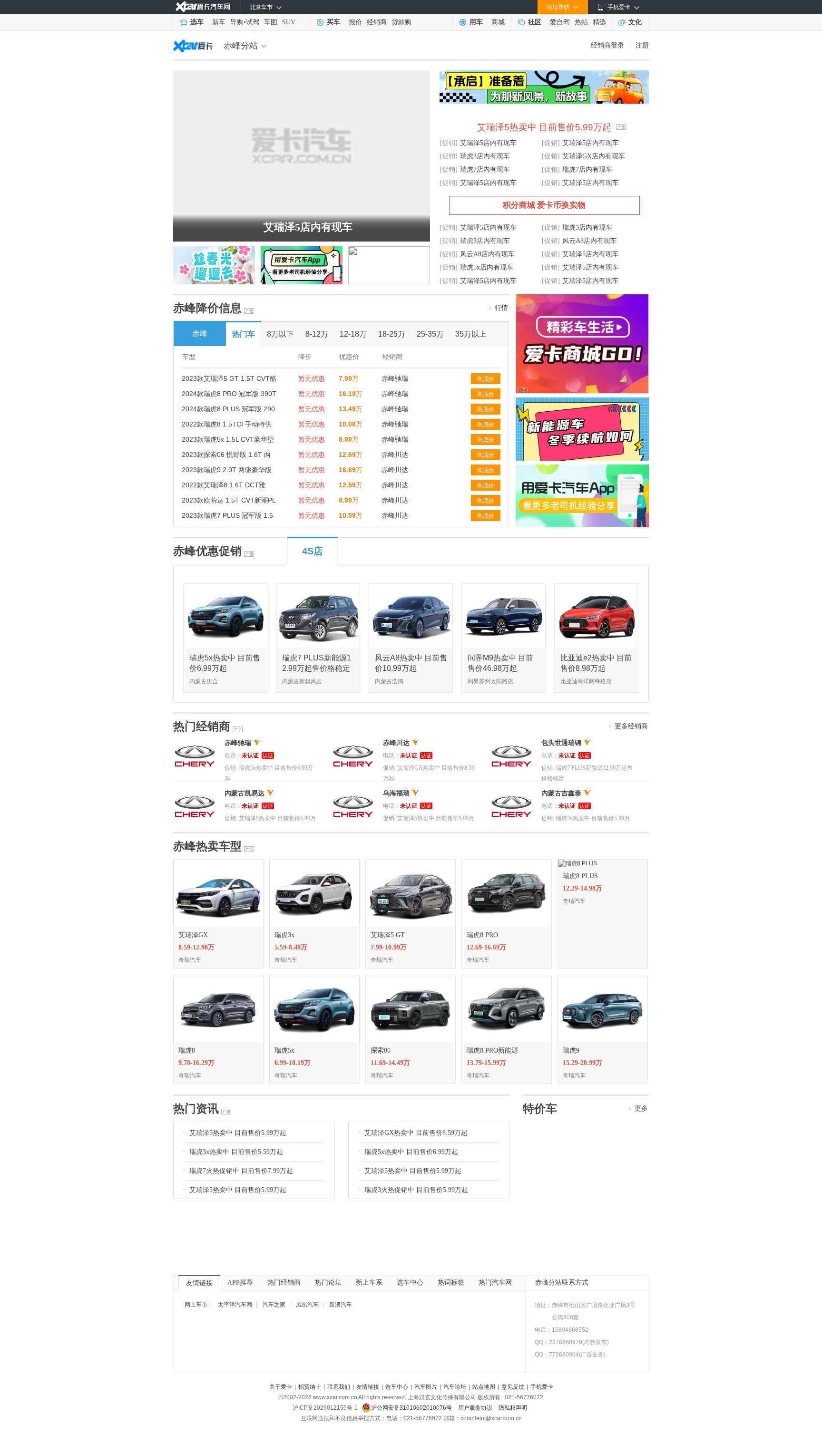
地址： (543, 1305)
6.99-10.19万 (292, 1062)
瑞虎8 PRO (482, 935)
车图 (270, 22)
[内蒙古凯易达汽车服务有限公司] (194, 793)
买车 (333, 22)
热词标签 (451, 1282)
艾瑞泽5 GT (388, 935)
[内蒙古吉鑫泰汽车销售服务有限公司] (511, 793)
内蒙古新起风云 (302, 681)
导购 (237, 22)
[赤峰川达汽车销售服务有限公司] (353, 742)
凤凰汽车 (307, 1304)
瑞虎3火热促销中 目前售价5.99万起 (416, 1189)
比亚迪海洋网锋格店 (586, 681)
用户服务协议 (476, 1407)
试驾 (252, 22)
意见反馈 (512, 1387)
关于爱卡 (280, 1387)
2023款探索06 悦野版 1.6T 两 (226, 454)
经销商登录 (607, 45)
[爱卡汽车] (203, 7)
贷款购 (401, 22)
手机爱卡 (541, 1387)
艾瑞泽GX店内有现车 (593, 156)
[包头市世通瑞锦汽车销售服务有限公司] (511, 742)
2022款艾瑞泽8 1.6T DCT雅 (223, 485)
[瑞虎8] (218, 978)
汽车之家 (274, 1304)
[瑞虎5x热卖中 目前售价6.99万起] (226, 587)
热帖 (581, 22)
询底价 (485, 379)
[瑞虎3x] (314, 863)
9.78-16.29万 (196, 1062)
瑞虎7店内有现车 (485, 169)
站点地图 (483, 1387)
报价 (355, 22)
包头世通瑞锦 (561, 742)
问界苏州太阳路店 (490, 681)
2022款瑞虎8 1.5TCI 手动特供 (227, 424)
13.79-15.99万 (486, 1062)
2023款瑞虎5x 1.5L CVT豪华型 (228, 439)
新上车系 (369, 1282)
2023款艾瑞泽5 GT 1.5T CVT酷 (229, 378)
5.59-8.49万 (290, 947)
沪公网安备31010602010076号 (412, 1407)
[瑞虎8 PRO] (506, 863)
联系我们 (338, 1387)
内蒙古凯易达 (244, 793)
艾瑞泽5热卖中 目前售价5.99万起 (544, 127)
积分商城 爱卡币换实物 (544, 205)
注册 (642, 45)
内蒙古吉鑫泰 (561, 793)
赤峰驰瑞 (395, 378)
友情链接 (199, 1283)
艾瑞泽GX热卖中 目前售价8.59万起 (416, 1132)
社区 (534, 22)
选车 (197, 22)
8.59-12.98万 (196, 947)
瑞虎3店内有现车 (485, 156)
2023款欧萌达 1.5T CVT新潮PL (229, 500)
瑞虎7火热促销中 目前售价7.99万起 (241, 1170)
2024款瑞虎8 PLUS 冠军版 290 (228, 409)
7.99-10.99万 (389, 947)
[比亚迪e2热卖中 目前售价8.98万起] (597, 587)
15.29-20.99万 (582, 1062)
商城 (498, 22)
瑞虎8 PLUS (580, 876)
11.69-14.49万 (390, 1062)
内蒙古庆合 (203, 681)
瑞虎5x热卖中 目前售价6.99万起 (411, 1151)
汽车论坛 (454, 1387)
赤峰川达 (395, 454)
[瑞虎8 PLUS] (577, 863)
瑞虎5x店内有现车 (486, 267)
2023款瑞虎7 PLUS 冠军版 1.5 (227, 515)
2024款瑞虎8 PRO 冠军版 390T (229, 393)
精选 (599, 22)
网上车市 (196, 1304)
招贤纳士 (309, 1387)
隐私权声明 (513, 1407)
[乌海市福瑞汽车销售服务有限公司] (353, 793)
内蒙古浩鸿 (389, 681)
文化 (635, 22)
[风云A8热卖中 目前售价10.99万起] (411, 587)
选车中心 (410, 1282)
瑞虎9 (571, 1050)
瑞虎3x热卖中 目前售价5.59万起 (236, 1151)
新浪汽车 (340, 1304)
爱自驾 (560, 22)
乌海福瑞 (396, 793)
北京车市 (261, 7)
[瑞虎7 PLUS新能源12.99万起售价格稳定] (318, 587)
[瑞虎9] (602, 978)
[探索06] (410, 978)
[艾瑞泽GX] (218, 863)
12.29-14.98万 (582, 888)
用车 (476, 22)
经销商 (377, 22)
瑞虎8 (186, 1050)
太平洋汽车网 (235, 1304)
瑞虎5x (284, 1050)
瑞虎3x (284, 935)
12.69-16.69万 (486, 947)
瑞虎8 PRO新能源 (492, 1050)
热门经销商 (284, 1282)
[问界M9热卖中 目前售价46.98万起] (504, 587)
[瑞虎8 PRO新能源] (506, 978)
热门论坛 (328, 1282)
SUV (288, 22)
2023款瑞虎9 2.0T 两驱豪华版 (227, 470)
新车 (218, 22)
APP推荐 (240, 1282)
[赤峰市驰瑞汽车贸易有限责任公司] (194, 742)
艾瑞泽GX (193, 935)
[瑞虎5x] (314, 978)
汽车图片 (425, 1387)
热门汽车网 (495, 1282)
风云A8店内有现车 (589, 240)
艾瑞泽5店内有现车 (308, 227)
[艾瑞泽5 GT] (410, 863)
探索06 (381, 1050)
